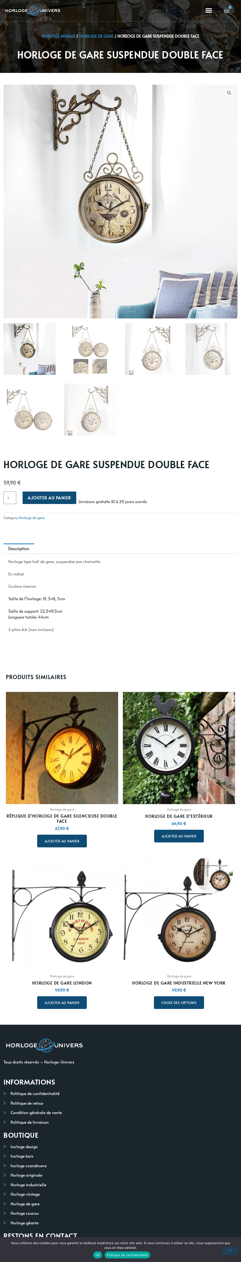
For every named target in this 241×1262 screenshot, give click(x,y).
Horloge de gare (96, 36)
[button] (209, 10)
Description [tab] (18, 548)
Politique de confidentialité (127, 1255)
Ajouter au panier (49, 497)
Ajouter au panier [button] (62, 840)
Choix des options (179, 1002)
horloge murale (58, 36)
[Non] (229, 1251)
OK (98, 1255)
